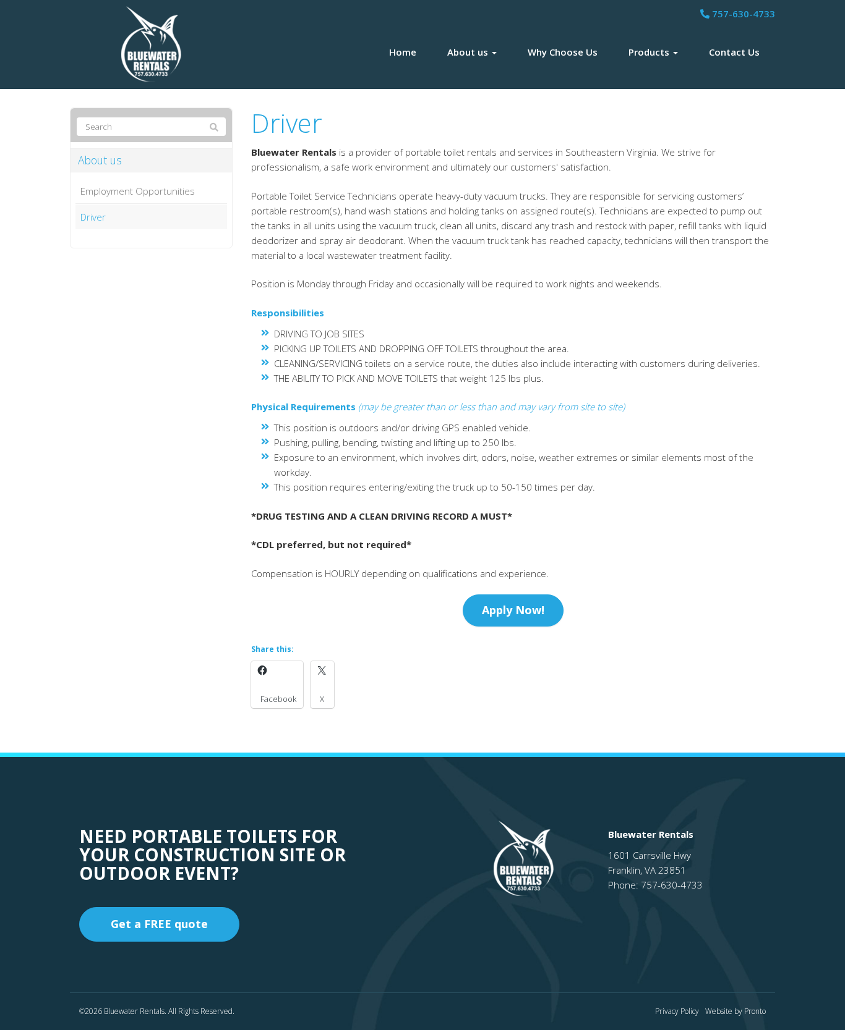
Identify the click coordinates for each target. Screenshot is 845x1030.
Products (650, 52)
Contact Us (734, 52)
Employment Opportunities (137, 191)
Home (402, 52)
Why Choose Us (563, 52)
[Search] (214, 127)
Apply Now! (513, 609)
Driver (93, 217)
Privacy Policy (677, 1011)
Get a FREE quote (159, 923)
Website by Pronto (735, 1011)
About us (469, 52)
